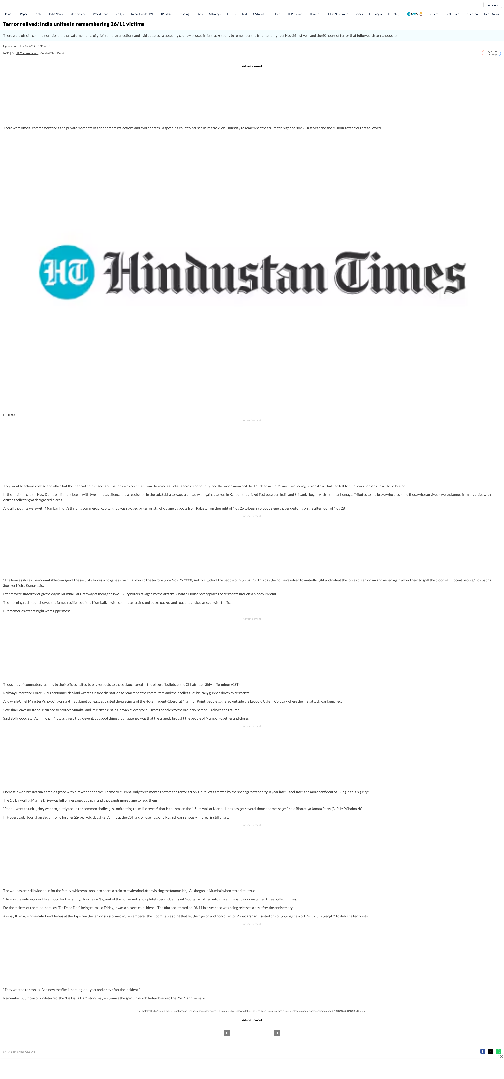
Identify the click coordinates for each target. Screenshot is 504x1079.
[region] (252, 97)
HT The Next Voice (336, 14)
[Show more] (365, 1011)
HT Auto (314, 14)
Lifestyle (120, 14)
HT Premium (294, 14)
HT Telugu (394, 14)
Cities (199, 14)
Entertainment (78, 14)
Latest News (491, 14)
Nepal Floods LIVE (142, 14)
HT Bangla (375, 14)
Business (434, 14)
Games (359, 14)
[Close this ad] (501, 1056)
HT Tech (275, 14)
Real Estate (452, 14)
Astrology (215, 14)
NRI (244, 14)
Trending (183, 14)
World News (100, 14)
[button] (227, 1033)
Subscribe (492, 5)
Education (471, 14)
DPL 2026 (166, 14)
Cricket (38, 14)
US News (258, 14)
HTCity (231, 14)
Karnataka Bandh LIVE (347, 1010)
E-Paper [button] (22, 14)
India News (56, 14)
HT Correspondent (27, 53)
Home (7, 14)
